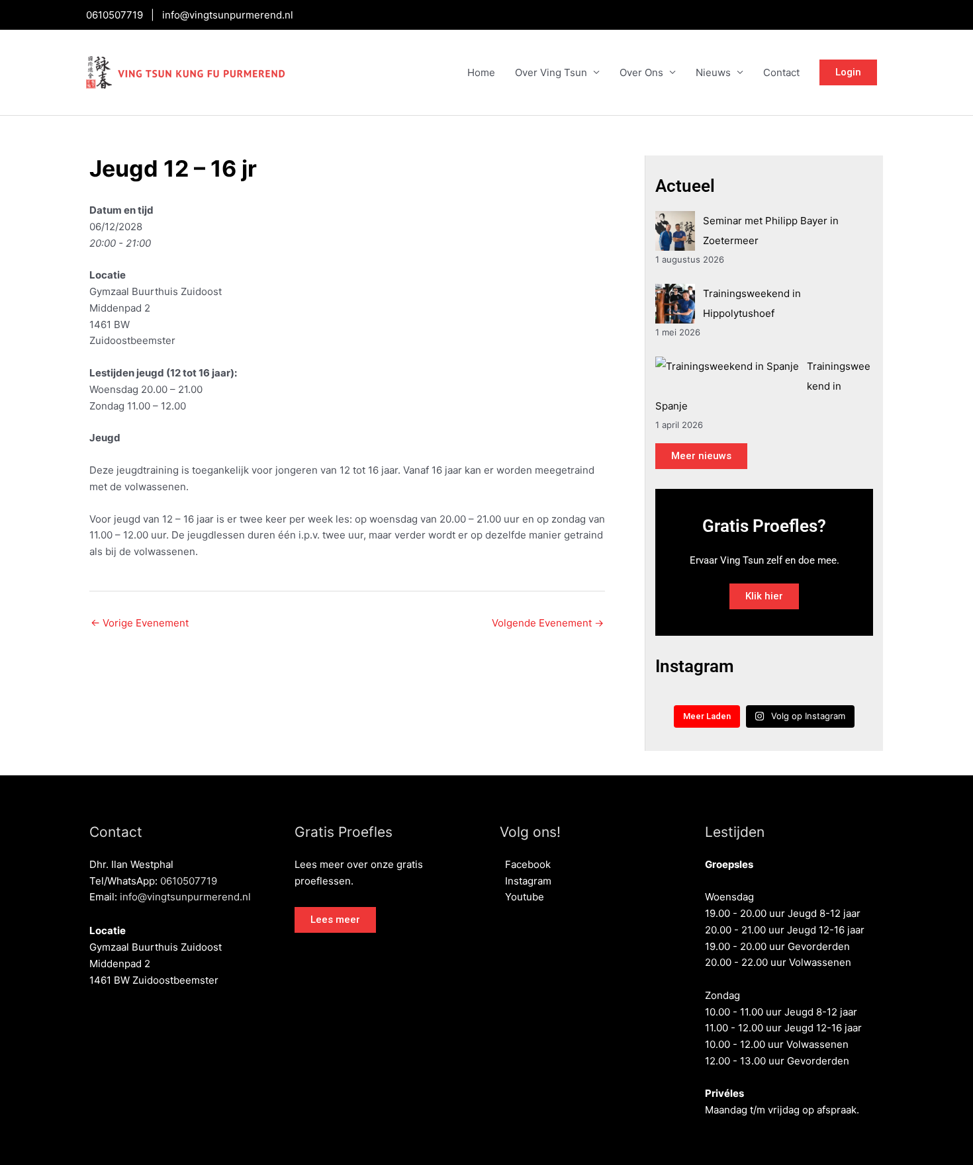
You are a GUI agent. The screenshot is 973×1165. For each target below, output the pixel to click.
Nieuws (713, 72)
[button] (335, 920)
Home (481, 72)
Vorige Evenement (140, 623)
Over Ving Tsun (551, 72)
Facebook (525, 864)
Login (848, 72)
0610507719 (114, 15)
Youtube (522, 896)
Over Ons (641, 72)
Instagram (525, 881)
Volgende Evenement (548, 623)
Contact (781, 72)
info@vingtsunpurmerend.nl (227, 15)
